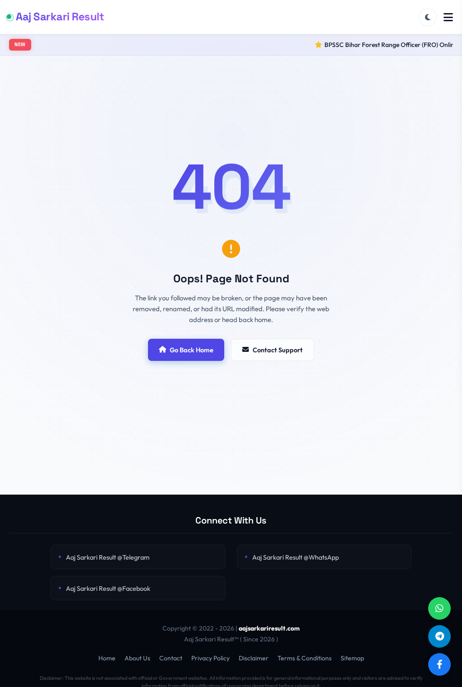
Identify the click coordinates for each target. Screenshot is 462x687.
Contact (170, 658)
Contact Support (278, 350)
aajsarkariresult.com (269, 628)
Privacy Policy (210, 658)
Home (107, 658)
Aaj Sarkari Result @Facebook (108, 588)
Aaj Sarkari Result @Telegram (107, 557)
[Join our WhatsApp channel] (439, 608)
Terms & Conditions (304, 658)
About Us (137, 658)
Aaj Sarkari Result (60, 16)
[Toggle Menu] (448, 17)
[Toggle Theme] (428, 17)
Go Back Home (191, 350)
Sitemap (352, 658)
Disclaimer (253, 658)
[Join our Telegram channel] (439, 636)
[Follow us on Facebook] (439, 664)
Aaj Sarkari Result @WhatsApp (295, 557)
